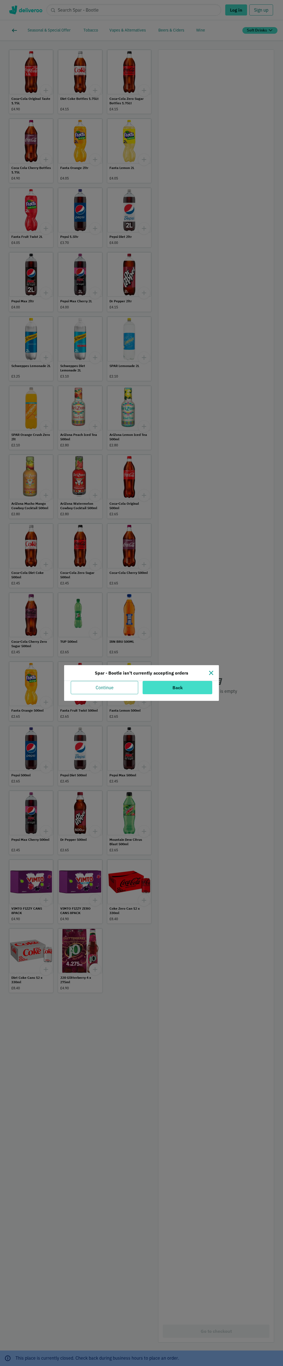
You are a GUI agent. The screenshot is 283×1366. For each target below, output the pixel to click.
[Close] (211, 673)
